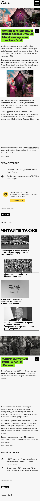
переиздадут (34, 148)
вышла (15, 437)
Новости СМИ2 (6, 222)
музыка (5, 215)
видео (5, 487)
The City (5, 3)
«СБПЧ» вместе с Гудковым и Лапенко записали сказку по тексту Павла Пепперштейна (22, 461)
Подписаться (17, 200)
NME (11, 56)
